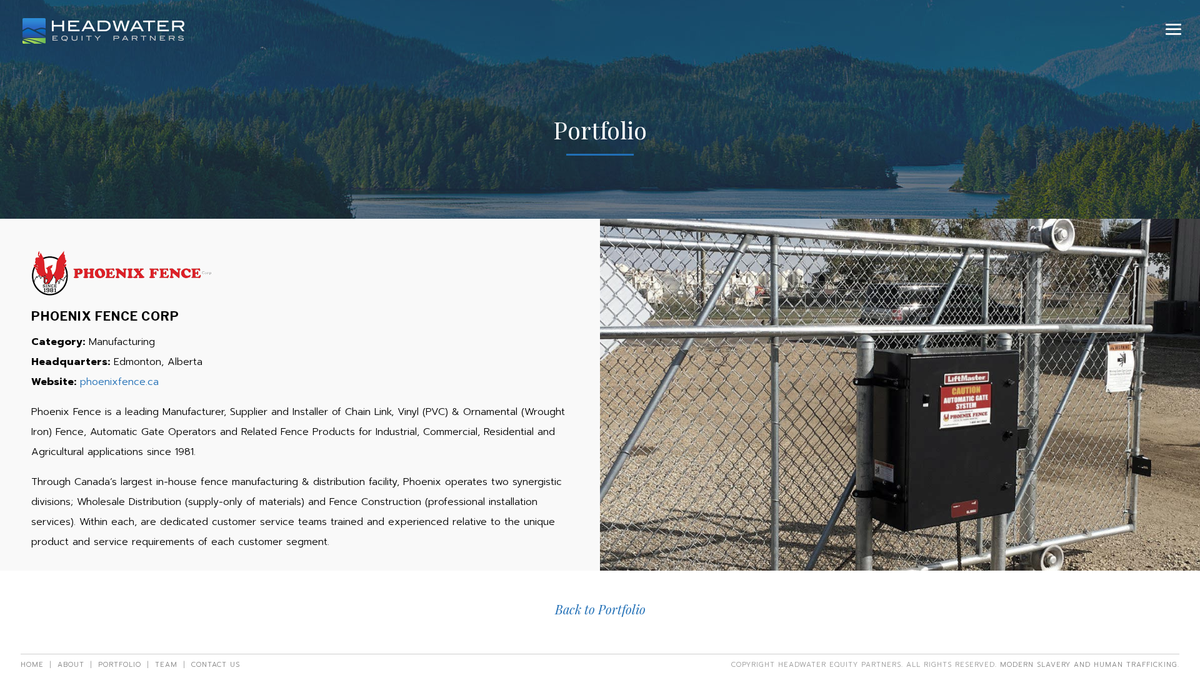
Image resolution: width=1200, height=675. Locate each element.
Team (166, 664)
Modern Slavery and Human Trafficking (1089, 664)
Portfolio (119, 664)
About (71, 664)
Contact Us (215, 664)
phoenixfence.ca (119, 381)
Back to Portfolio (600, 609)
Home (32, 664)
